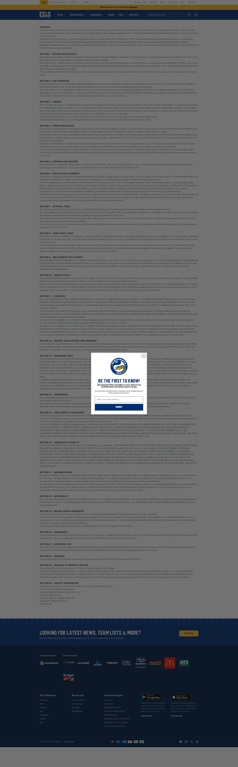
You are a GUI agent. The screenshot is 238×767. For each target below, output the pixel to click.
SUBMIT (119, 407)
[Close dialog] (144, 356)
